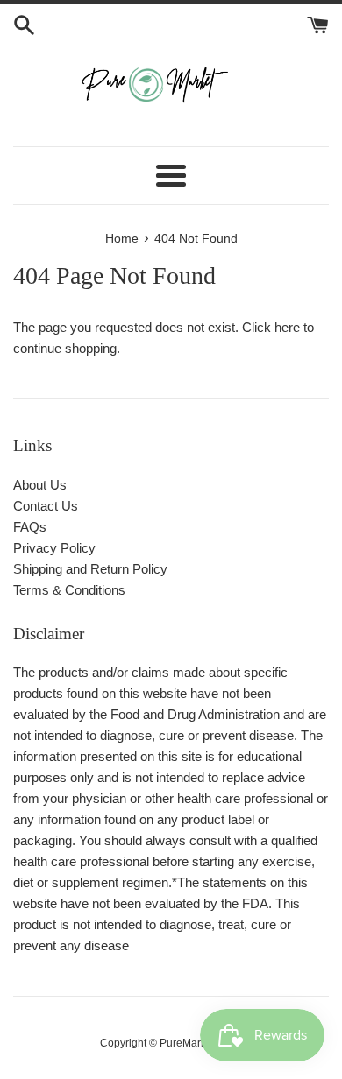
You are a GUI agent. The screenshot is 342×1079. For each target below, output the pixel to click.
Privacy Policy (54, 547)
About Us (40, 484)
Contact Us (45, 505)
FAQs (29, 526)
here (287, 327)
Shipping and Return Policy (90, 568)
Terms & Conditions (69, 589)
